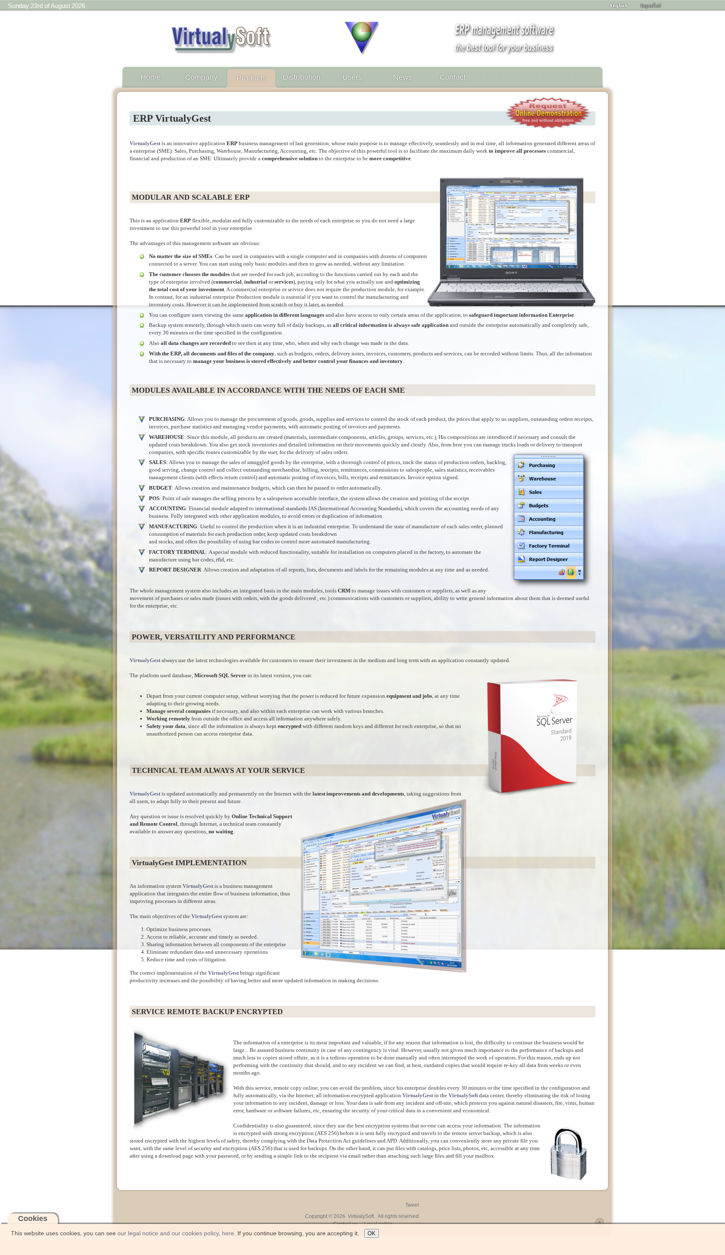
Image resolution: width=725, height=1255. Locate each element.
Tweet (412, 1205)
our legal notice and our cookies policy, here (175, 1233)
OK (372, 1233)
